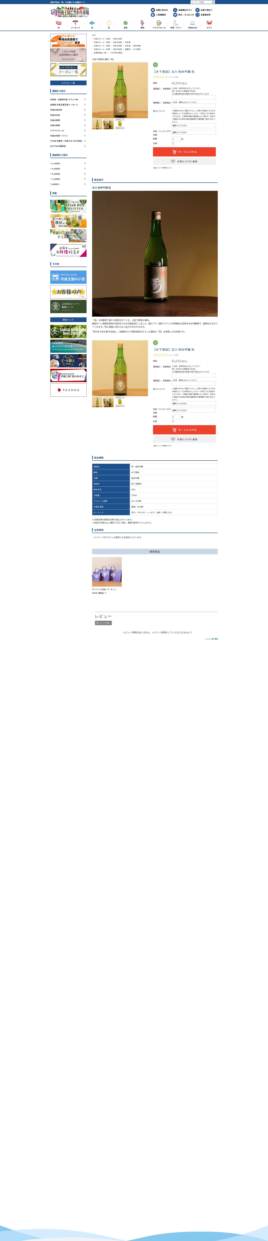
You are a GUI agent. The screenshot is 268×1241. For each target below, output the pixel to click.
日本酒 (127, 42)
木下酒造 (136, 49)
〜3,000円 (55, 168)
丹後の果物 (55, 125)
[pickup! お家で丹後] (68, 255)
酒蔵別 (127, 49)
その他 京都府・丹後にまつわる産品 (66, 141)
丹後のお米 (55, 115)
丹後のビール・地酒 (102, 38)
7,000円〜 (55, 184)
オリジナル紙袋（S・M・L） (104, 589)
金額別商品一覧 (100, 52)
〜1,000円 (55, 163)
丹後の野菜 (55, 120)
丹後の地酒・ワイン (59, 135)
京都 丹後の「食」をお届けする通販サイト (67, 2)
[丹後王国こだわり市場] (69, 17)
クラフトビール (57, 130)
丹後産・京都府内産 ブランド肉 (64, 99)
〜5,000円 (55, 174)
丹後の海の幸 (56, 109)
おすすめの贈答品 (58, 146)
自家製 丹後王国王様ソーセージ (64, 104)
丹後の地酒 (117, 38)
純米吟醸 (136, 45)
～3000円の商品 (115, 52)
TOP (94, 35)
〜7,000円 (55, 179)
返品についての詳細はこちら (162, 168)
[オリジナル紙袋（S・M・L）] (107, 572)
